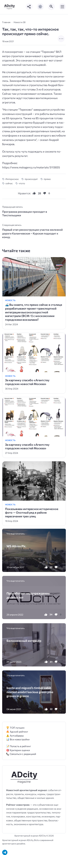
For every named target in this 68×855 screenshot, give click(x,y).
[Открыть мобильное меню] (62, 6)
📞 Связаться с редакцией (21, 753)
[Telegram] (4, 852)
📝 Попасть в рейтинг (18, 746)
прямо (47, 179)
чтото (22, 183)
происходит (31, 179)
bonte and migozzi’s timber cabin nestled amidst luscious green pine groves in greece (30, 692)
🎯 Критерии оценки (18, 750)
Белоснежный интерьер (24, 640)
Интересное (12, 179)
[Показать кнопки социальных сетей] (29, 6)
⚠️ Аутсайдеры (15, 735)
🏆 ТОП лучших (15, 727)
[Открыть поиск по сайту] (51, 6)
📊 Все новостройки (18, 739)
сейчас (9, 183)
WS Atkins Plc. (16, 546)
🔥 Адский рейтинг (17, 731)
